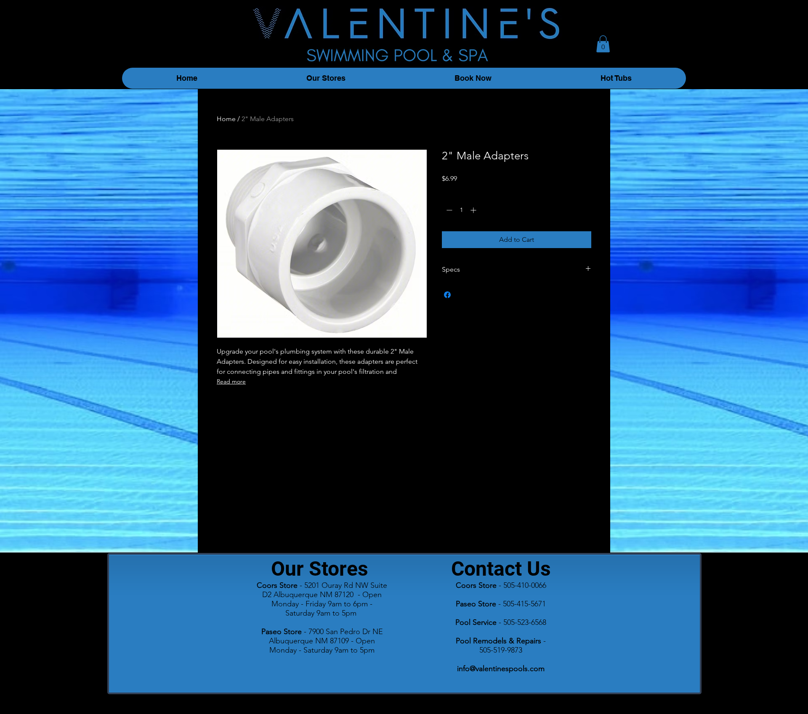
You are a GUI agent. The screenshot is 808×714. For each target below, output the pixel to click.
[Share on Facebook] (447, 295)
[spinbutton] (461, 210)
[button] (603, 44)
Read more (231, 381)
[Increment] (474, 210)
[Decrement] (448, 210)
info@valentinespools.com (501, 668)
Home (226, 119)
